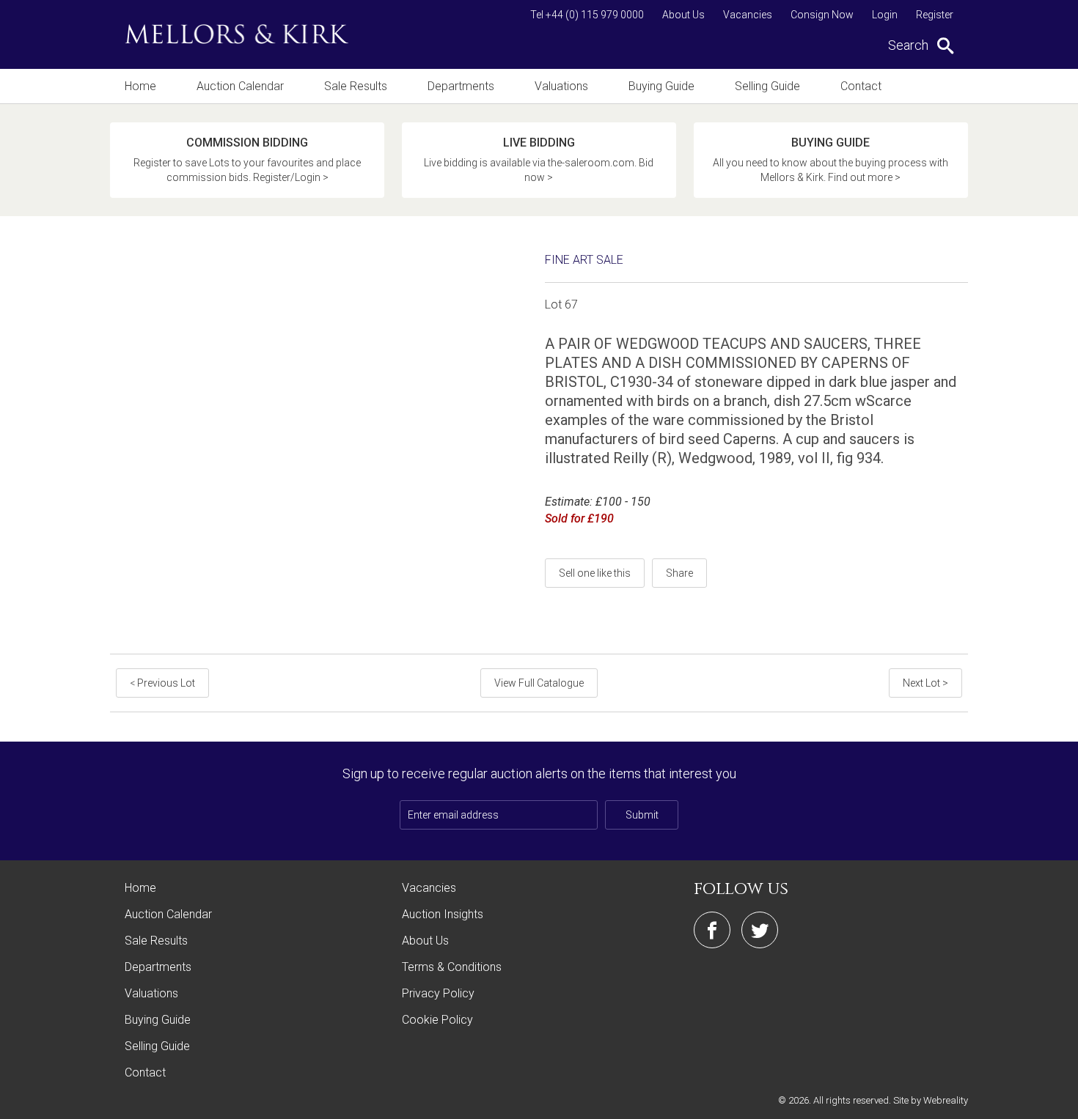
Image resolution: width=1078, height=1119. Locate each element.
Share (679, 573)
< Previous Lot (162, 683)
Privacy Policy (438, 993)
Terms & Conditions (452, 967)
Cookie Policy (437, 1020)
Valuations (561, 86)
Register (934, 15)
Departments (461, 86)
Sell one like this (595, 573)
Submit (642, 815)
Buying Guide (661, 86)
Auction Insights (442, 914)
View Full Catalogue (539, 683)
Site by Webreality (930, 1100)
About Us (683, 15)
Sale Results (355, 86)
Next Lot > (925, 683)
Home (140, 86)
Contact (860, 86)
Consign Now (822, 15)
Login (885, 15)
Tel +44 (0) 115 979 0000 (587, 15)
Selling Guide (767, 86)
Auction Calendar (240, 86)
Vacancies (747, 15)
